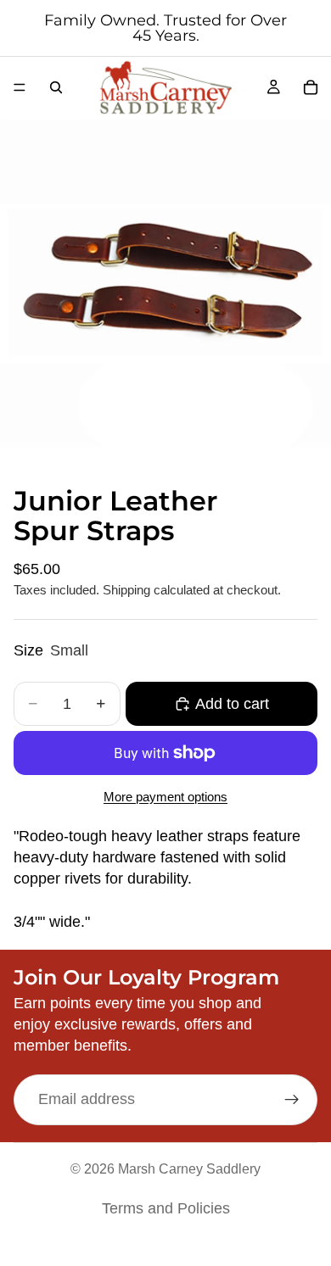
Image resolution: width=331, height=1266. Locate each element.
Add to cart (232, 703)
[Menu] (19, 87)
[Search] (56, 87)
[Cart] (310, 87)
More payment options (165, 796)
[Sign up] (292, 1099)
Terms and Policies (166, 1208)
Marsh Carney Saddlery (189, 1169)
